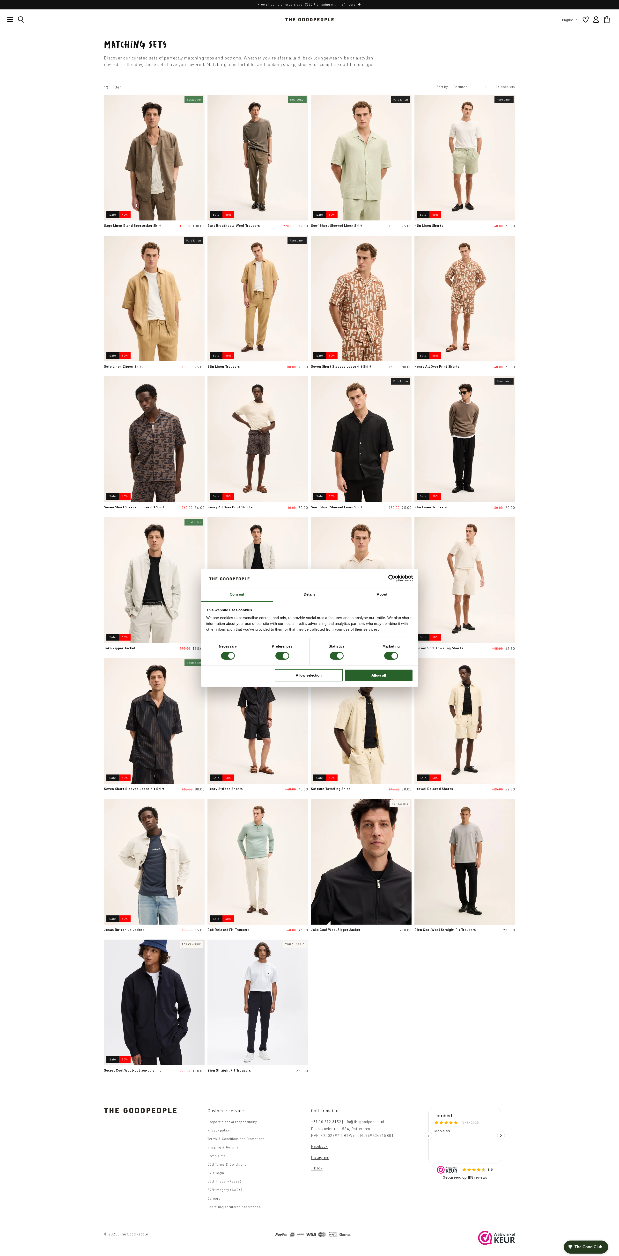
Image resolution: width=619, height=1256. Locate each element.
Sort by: (443, 87)
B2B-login (215, 1173)
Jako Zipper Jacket (120, 648)
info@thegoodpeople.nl (364, 1121)
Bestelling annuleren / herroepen (234, 1207)
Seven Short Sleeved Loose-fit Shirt (341, 366)
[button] (10, 19)
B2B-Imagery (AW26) (225, 1190)
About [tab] (382, 594)
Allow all (378, 675)
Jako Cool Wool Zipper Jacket (336, 929)
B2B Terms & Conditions (226, 1164)
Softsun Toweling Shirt (330, 789)
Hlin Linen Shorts (428, 225)
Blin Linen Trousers (223, 366)
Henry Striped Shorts (225, 789)
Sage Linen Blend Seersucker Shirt (133, 225)
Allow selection (309, 675)
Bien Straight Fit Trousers (229, 1070)
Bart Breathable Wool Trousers (233, 225)
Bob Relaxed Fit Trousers (228, 929)
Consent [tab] (237, 594)
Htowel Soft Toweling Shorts (438, 648)
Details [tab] (310, 594)
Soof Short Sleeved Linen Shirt (337, 225)
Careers (213, 1198)
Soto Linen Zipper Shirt (123, 366)
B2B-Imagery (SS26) (224, 1181)
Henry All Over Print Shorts (436, 366)
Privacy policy (218, 1130)
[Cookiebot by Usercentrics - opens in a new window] (392, 578)
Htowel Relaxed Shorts (433, 789)
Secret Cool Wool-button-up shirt (132, 1070)
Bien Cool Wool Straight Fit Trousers (445, 929)
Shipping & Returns (222, 1147)
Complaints (216, 1156)
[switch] (282, 656)
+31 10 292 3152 (326, 1121)
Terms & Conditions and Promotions (236, 1139)
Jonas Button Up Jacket (124, 929)
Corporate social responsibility (232, 1122)
